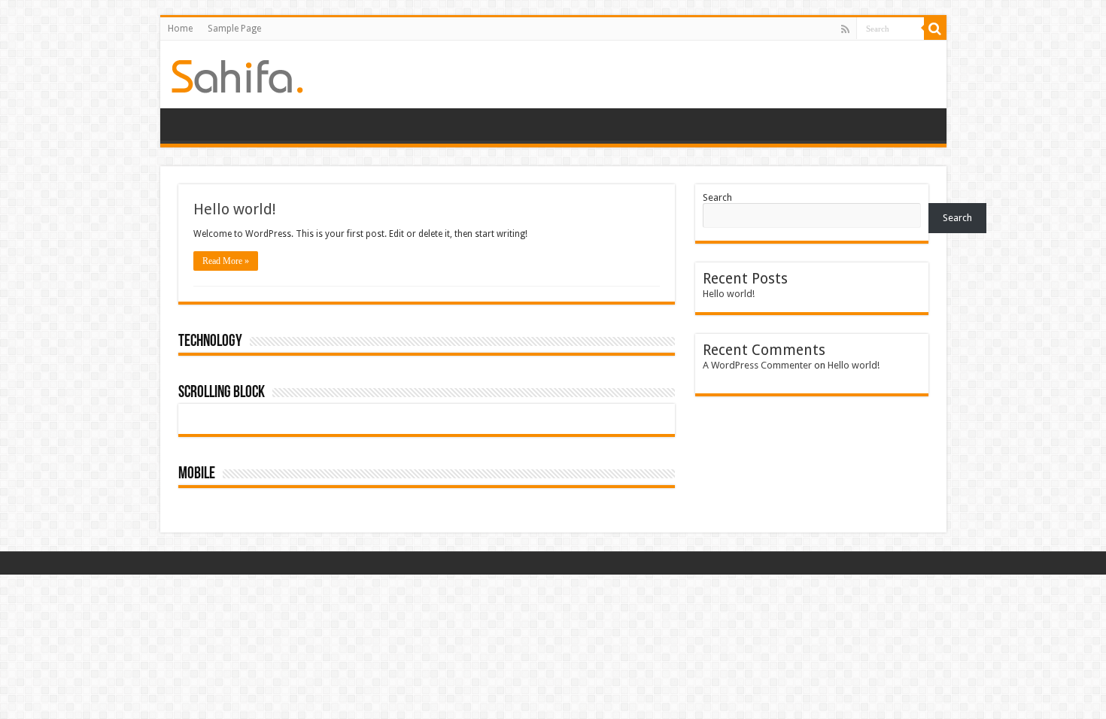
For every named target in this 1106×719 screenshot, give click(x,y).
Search (717, 197)
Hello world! (234, 209)
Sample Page (234, 28)
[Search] (935, 28)
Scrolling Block (221, 393)
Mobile (196, 474)
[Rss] (845, 29)
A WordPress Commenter (757, 365)
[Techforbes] (237, 74)
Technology (210, 341)
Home (180, 28)
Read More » (225, 261)
